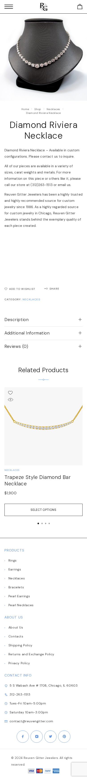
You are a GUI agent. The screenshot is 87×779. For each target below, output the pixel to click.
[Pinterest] (64, 736)
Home (25, 109)
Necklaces (53, 109)
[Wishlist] (10, 392)
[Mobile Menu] (8, 6)
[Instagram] (37, 736)
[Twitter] (50, 736)
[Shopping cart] (80, 7)
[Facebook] (23, 736)
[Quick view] (10, 399)
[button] (38, 523)
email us (64, 185)
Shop (37, 109)
